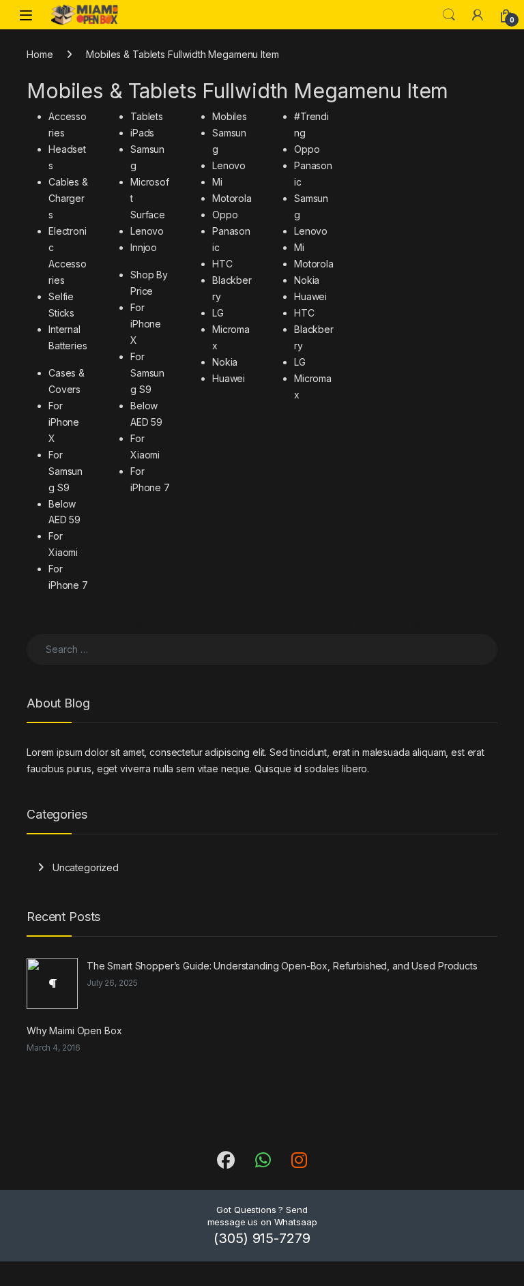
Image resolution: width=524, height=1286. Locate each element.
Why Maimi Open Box (74, 1030)
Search (448, 15)
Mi (217, 182)
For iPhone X (63, 422)
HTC (222, 263)
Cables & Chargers (68, 198)
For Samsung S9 (65, 471)
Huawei (228, 378)
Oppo (224, 214)
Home (40, 54)
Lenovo (147, 231)
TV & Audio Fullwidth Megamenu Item (115, 625)
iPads (142, 132)
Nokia (224, 362)
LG (218, 313)
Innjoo (143, 247)
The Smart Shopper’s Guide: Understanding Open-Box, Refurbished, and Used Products (282, 965)
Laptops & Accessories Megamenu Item (402, 625)
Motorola (232, 198)
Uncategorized (86, 867)
